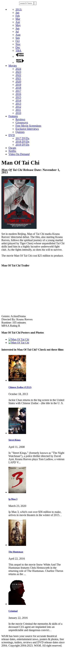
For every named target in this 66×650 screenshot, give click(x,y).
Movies (12, 65)
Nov (17, 44)
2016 (18, 94)
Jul (17, 31)
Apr (17, 22)
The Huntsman (15, 551)
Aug (17, 34)
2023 (18, 71)
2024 (18, 68)
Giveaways (21, 122)
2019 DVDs (22, 144)
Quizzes (19, 131)
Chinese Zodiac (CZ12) (19, 387)
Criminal (13, 611)
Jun (17, 28)
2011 (18, 109)
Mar (17, 18)
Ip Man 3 (12, 499)
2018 (18, 87)
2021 (18, 78)
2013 (18, 103)
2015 (18, 97)
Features (13, 116)
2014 (18, 100)
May (18, 25)
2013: (18, 9)
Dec (17, 47)
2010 (18, 113)
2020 (18, 81)
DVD (11, 135)
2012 (18, 106)
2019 (18, 84)
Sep (17, 37)
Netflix (12, 150)
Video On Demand (19, 154)
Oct (17, 41)
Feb (17, 15)
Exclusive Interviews (27, 128)
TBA (18, 50)
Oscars (12, 147)
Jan (17, 12)
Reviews (20, 119)
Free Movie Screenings (28, 125)
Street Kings (14, 440)
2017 (18, 90)
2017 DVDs (22, 138)
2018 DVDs (22, 141)
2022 (18, 75)
